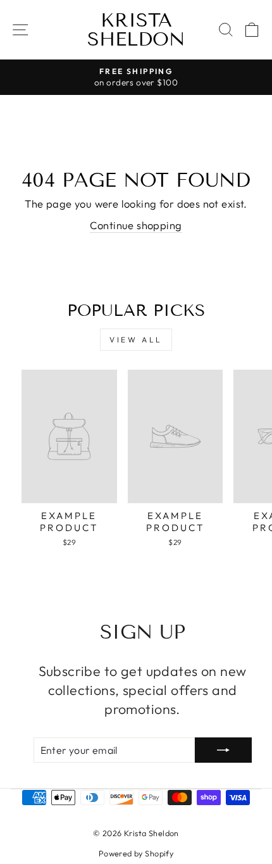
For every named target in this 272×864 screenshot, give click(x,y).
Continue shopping (136, 225)
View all (136, 339)
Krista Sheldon (136, 30)
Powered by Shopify (136, 853)
